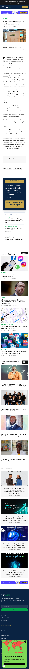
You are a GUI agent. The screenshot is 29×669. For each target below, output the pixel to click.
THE (8, 7)
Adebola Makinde (7, 305)
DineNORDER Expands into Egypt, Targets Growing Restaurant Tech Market (14, 220)
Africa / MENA (5, 618)
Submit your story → (6, 625)
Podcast (3, 638)
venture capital (5, 432)
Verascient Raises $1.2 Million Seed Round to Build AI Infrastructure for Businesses (14, 230)
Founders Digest (5, 635)
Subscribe (14, 610)
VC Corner (4, 633)
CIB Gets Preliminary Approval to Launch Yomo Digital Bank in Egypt (14, 238)
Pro (25, 7)
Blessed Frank (6, 278)
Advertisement (17, 168)
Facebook (5, 76)
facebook (5, 18)
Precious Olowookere (15, 495)
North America (5, 620)
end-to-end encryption (7, 324)
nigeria (5, 171)
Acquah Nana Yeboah (10, 26)
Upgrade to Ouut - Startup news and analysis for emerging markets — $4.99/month (14, 204)
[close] (27, 2)
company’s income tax (14, 142)
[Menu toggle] (2, 7)
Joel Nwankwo (6, 355)
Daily (2, 382)
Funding (3, 407)
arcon (3, 297)
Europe (3, 623)
